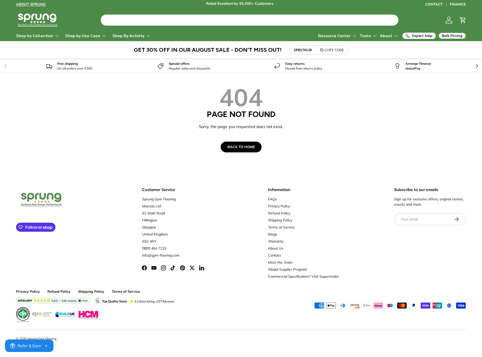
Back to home (241, 147)
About (386, 36)
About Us (275, 248)
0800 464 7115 (154, 248)
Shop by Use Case (82, 36)
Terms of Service (281, 227)
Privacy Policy (279, 206)
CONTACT (434, 4)
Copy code (334, 50)
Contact (274, 255)
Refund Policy (279, 213)
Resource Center (334, 36)
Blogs (272, 234)
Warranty (275, 241)
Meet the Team (280, 262)
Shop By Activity (128, 36)
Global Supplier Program (287, 269)
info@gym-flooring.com (160, 255)
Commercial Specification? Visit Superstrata (303, 276)
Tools (365, 36)
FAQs (272, 199)
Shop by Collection (34, 36)
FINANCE (458, 4)
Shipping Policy (280, 220)
